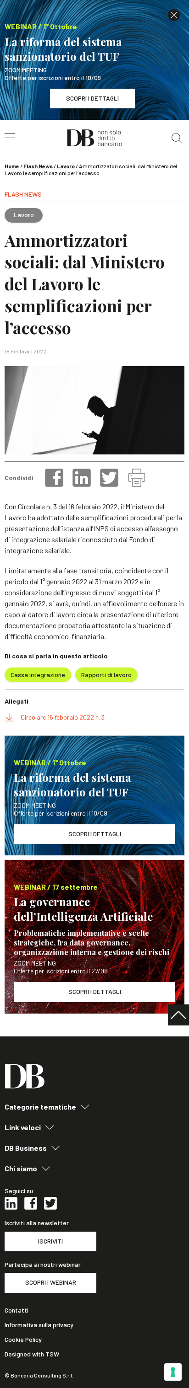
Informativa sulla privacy (39, 1325)
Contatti (16, 1310)
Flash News (38, 166)
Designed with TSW (32, 1354)
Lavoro (66, 166)
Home (12, 166)
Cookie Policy (23, 1339)
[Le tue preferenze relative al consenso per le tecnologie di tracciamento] (173, 1372)
